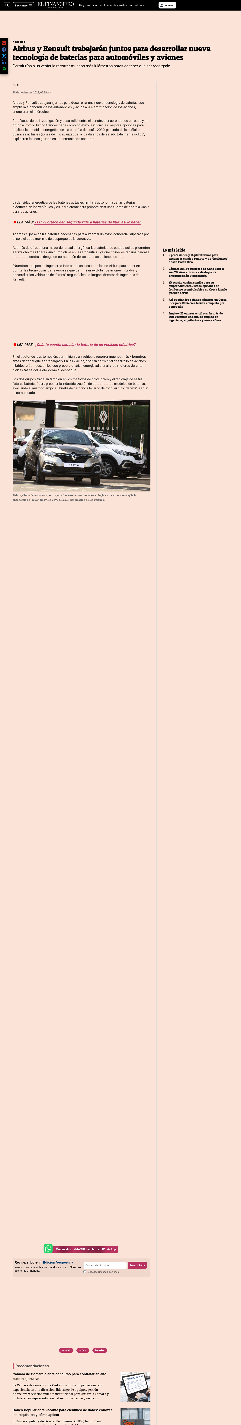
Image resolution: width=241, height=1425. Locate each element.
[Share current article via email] (4, 43)
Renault (66, 1350)
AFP (19, 85)
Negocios (84, 5)
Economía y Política (115, 5)
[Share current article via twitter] (4, 56)
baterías (99, 1350)
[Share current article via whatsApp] (4, 69)
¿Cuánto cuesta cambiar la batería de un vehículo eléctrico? (84, 344)
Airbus (83, 1350)
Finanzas (97, 5)
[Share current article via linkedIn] (4, 62)
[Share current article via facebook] (4, 49)
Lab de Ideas (136, 5)
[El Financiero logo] (56, 5)
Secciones (21, 5)
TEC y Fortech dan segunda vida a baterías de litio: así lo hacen (87, 222)
